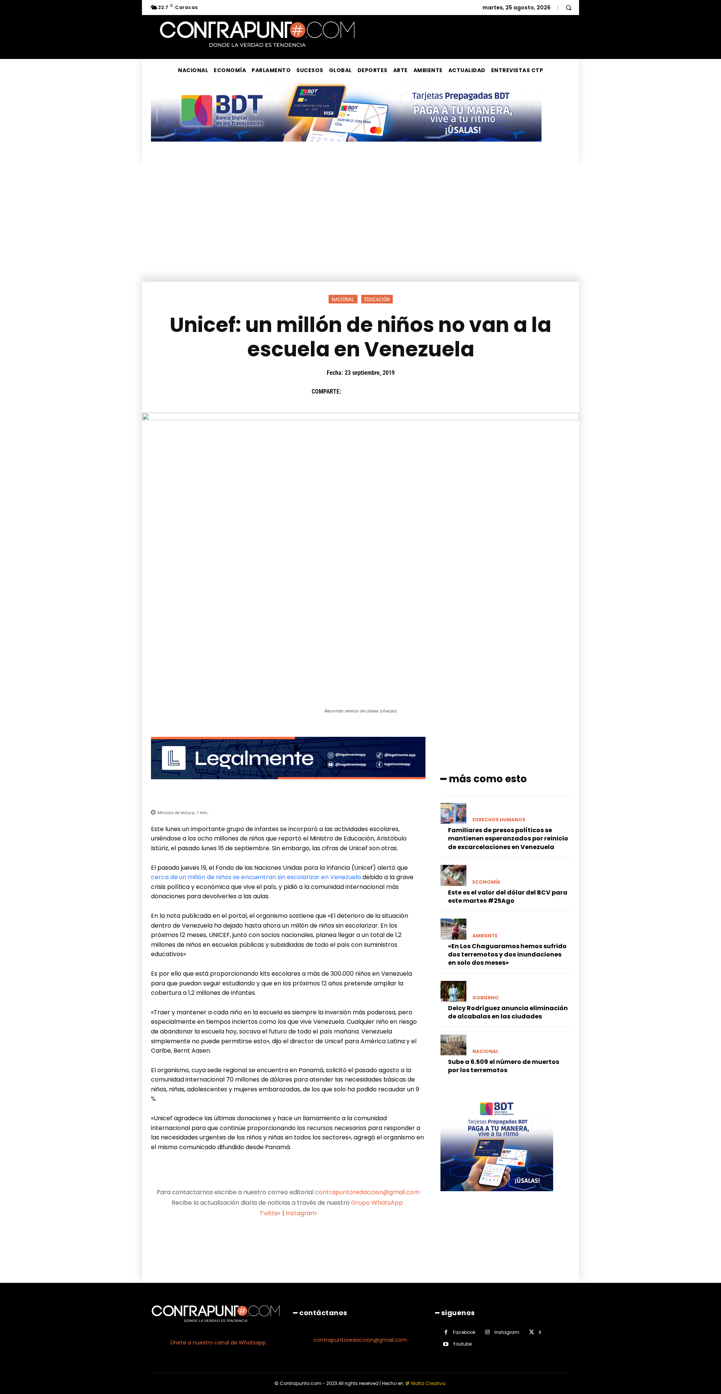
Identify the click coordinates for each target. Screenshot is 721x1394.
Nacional (343, 299)
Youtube (462, 1344)
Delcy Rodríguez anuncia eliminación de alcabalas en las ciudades (508, 1012)
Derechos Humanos (498, 820)
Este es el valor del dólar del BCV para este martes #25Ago (507, 896)
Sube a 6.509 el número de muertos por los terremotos (503, 1066)
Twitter (270, 1213)
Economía (486, 882)
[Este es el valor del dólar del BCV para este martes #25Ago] (453, 875)
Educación (377, 299)
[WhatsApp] (402, 391)
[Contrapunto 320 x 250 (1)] (496, 1197)
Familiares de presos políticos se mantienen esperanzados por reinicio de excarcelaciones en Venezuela (508, 838)
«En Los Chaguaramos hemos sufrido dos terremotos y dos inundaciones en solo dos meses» (507, 954)
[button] (568, 7)
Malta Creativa (428, 1383)
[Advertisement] (360, 225)
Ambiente (485, 936)
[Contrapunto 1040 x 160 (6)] (346, 147)
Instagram (301, 1213)
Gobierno (485, 998)
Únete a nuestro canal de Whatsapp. (218, 1342)
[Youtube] (446, 1344)
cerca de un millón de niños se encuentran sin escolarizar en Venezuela (256, 877)
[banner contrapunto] (288, 785)
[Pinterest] (384, 391)
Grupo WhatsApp (377, 1202)
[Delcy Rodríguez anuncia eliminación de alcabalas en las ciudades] (453, 991)
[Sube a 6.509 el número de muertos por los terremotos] (453, 1045)
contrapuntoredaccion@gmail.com (367, 1192)
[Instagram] (487, 1332)
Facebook (464, 1332)
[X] (367, 391)
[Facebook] (350, 391)
